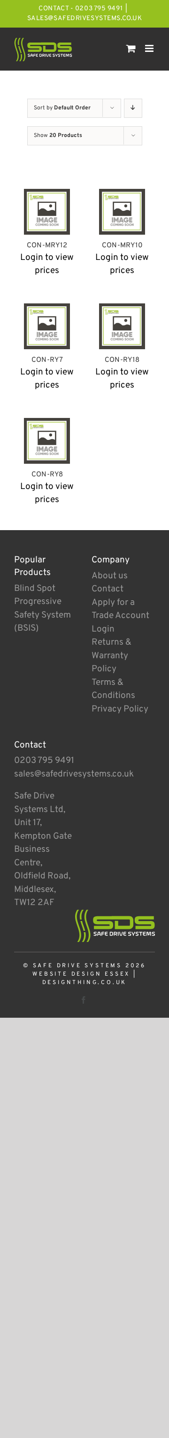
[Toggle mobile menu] (150, 48)
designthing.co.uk (84, 982)
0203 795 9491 (44, 760)
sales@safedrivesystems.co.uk (84, 18)
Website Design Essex (81, 974)
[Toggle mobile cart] (131, 48)
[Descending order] (133, 108)
